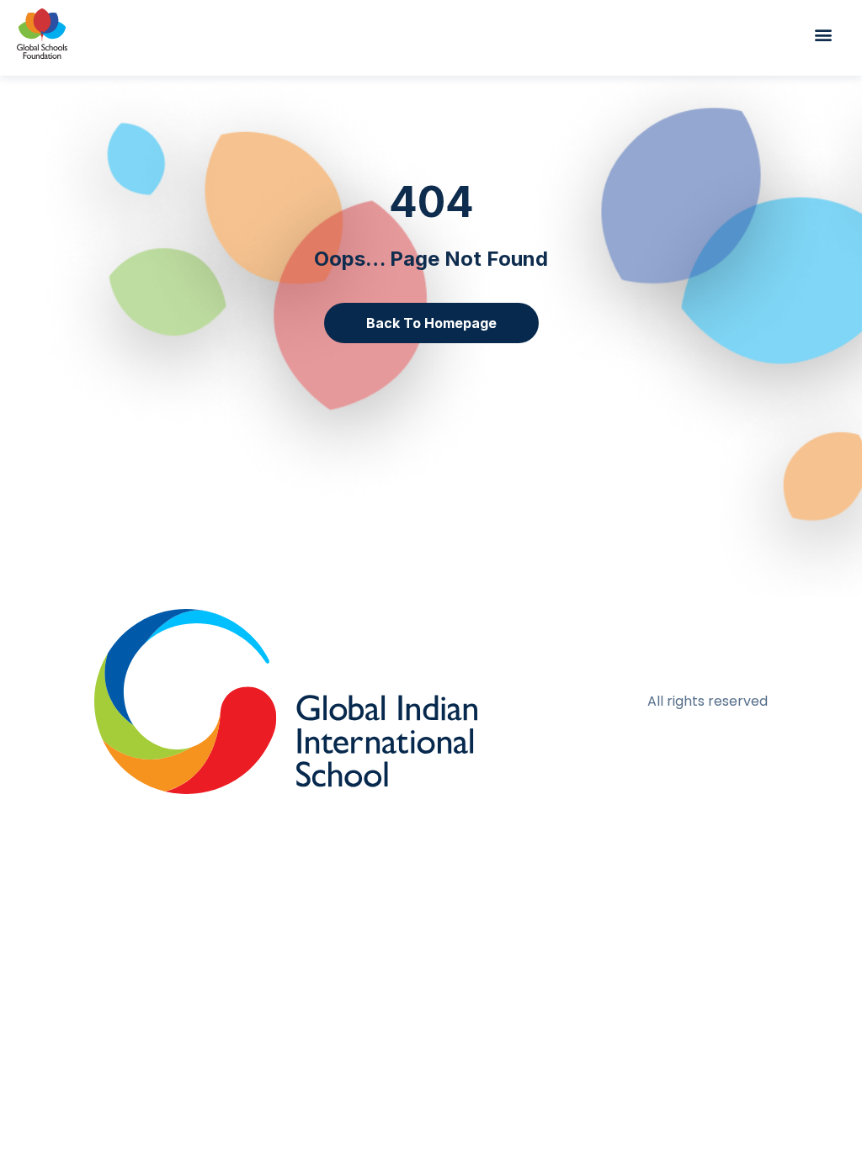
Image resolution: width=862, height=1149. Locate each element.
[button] (831, 34)
